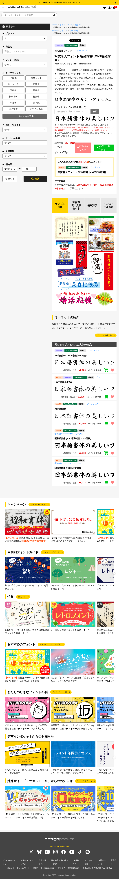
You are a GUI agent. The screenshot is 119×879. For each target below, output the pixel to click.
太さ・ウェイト (13, 124)
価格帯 (9, 164)
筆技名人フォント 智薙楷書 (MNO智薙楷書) (82, 172)
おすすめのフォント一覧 (50, 644)
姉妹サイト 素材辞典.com (68, 868)
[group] (27, 526)
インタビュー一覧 (59, 692)
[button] (114, 527)
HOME (55, 25)
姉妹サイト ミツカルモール (18, 868)
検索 (36, 178)
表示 (95, 111)
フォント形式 (12, 60)
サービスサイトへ (84, 781)
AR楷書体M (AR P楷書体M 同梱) (71, 355)
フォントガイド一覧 (51, 552)
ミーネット (74, 31)
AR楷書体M (60, 409)
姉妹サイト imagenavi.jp (43, 868)
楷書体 (78, 25)
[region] (84, 118)
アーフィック (93, 350)
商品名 (9, 46)
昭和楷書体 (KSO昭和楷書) (68, 468)
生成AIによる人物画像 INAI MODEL (97, 868)
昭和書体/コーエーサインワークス (69, 434)
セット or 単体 (13, 138)
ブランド (10, 33)
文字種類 (10, 151)
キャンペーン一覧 (37, 504)
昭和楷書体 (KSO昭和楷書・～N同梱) (73, 438)
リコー (99, 377)
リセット (10, 178)
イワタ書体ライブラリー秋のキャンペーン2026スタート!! (59, 2)
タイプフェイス (66, 25)
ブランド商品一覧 (104, 335)
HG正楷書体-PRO (63, 382)
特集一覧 (21, 597)
